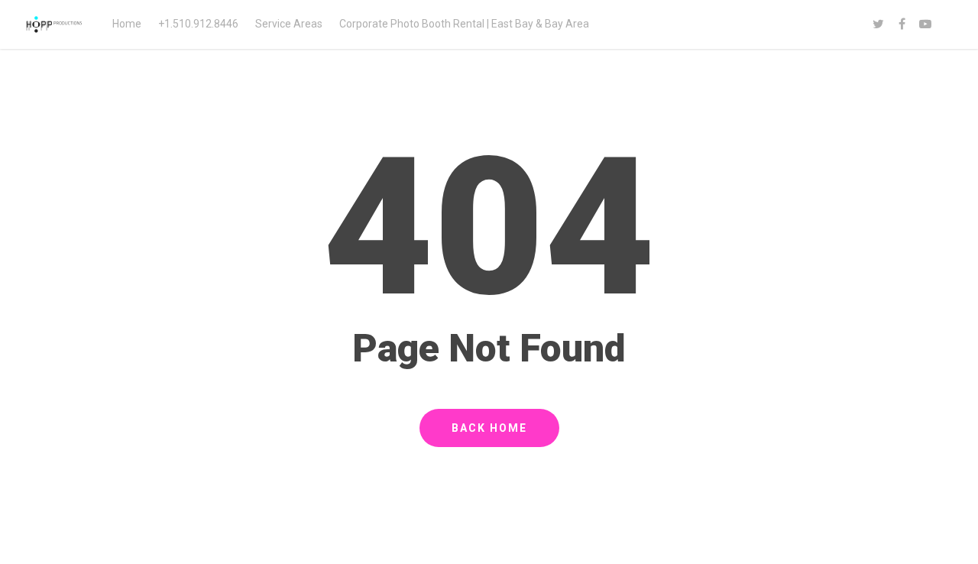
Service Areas (288, 24)
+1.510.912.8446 (198, 24)
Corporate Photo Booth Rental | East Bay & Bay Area (464, 24)
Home (126, 24)
